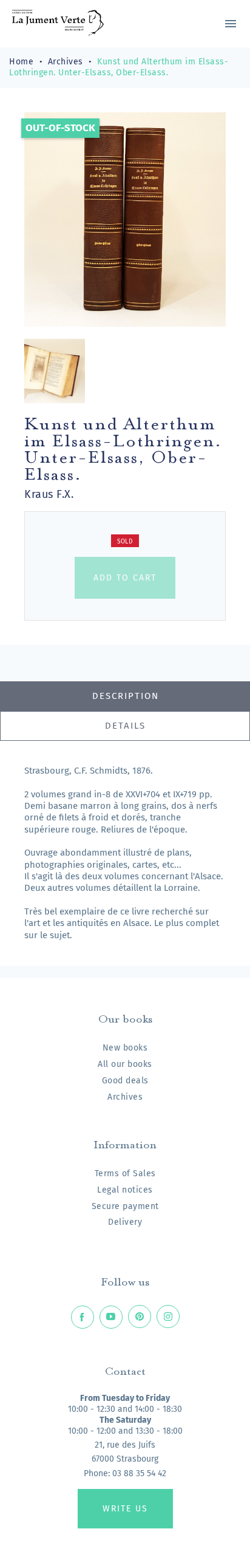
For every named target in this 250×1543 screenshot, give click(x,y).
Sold (125, 541)
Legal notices (125, 1190)
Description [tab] (125, 695)
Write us (125, 1509)
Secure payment (125, 1206)
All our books (125, 1064)
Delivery (125, 1222)
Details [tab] (125, 725)
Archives (125, 1097)
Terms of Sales (125, 1173)
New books (125, 1048)
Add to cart (125, 578)
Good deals (125, 1080)
